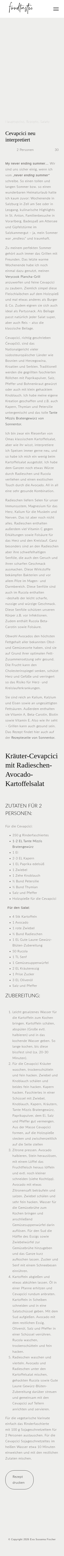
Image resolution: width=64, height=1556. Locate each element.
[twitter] (29, 1526)
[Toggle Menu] (56, 9)
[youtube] (41, 1526)
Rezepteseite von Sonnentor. (32, 737)
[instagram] (35, 1526)
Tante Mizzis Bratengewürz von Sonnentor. (31, 418)
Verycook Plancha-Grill (22, 276)
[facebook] (23, 1526)
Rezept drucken (19, 1479)
